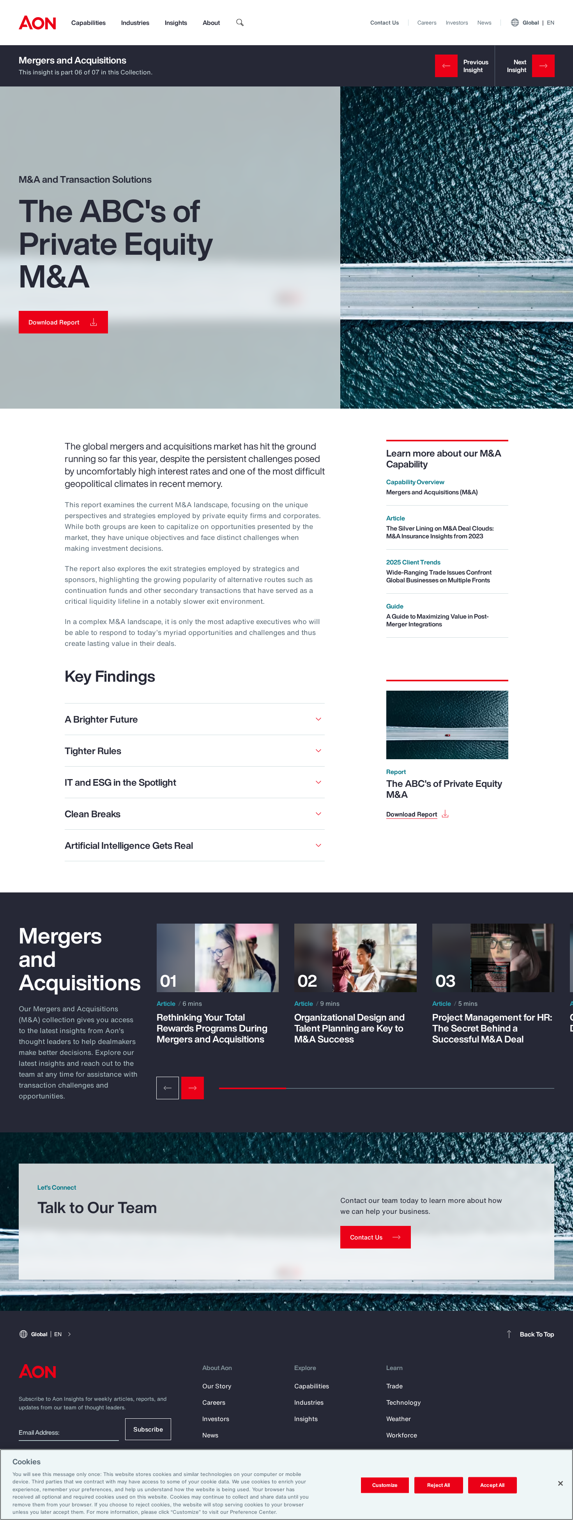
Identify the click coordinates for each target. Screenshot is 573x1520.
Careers (427, 22)
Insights (176, 22)
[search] (240, 23)
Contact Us (384, 22)
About (211, 22)
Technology (403, 1402)
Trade (394, 1386)
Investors (457, 22)
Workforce (401, 1435)
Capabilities (88, 22)
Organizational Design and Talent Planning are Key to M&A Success (349, 1028)
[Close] (560, 1483)
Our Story (217, 1386)
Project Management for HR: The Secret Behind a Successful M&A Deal (492, 1028)
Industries (135, 22)
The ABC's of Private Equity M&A (444, 788)
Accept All (492, 1485)
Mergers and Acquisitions (72, 60)
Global (538, 22)
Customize (385, 1485)
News (485, 22)
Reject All (438, 1485)
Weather (398, 1418)
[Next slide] (192, 1088)
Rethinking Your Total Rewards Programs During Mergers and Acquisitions (212, 1028)
